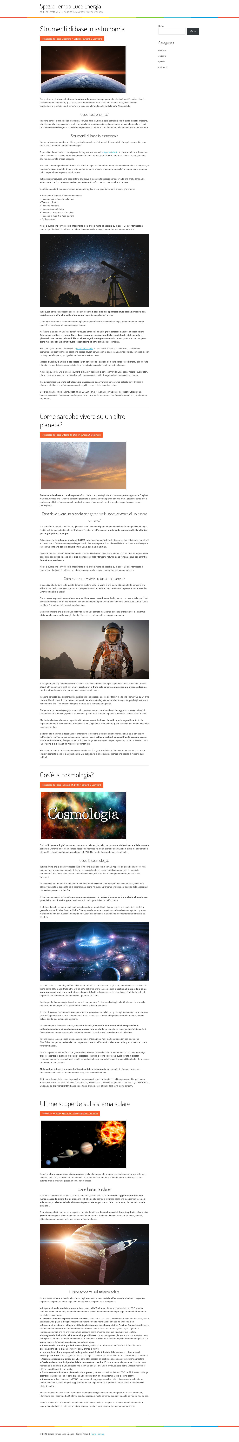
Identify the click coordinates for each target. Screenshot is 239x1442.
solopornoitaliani (109, 152)
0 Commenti (96, 38)
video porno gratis (84, 348)
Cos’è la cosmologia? (67, 774)
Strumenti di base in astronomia (82, 28)
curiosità (85, 434)
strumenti (85, 38)
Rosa (57, 38)
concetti (85, 784)
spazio (83, 1113)
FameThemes (97, 1433)
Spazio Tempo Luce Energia (70, 6)
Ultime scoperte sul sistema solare (85, 1103)
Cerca (161, 25)
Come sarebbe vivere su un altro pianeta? (82, 420)
